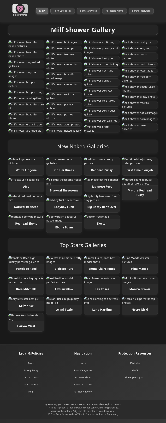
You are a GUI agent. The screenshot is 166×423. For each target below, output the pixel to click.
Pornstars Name (114, 10)
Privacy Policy (31, 370)
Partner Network (141, 10)
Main (42, 10)
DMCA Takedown (31, 384)
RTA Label (135, 363)
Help (31, 391)
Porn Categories (62, 10)
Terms (31, 363)
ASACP (135, 370)
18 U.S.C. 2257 (31, 377)
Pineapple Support (135, 377)
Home (83, 363)
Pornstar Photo (88, 10)
